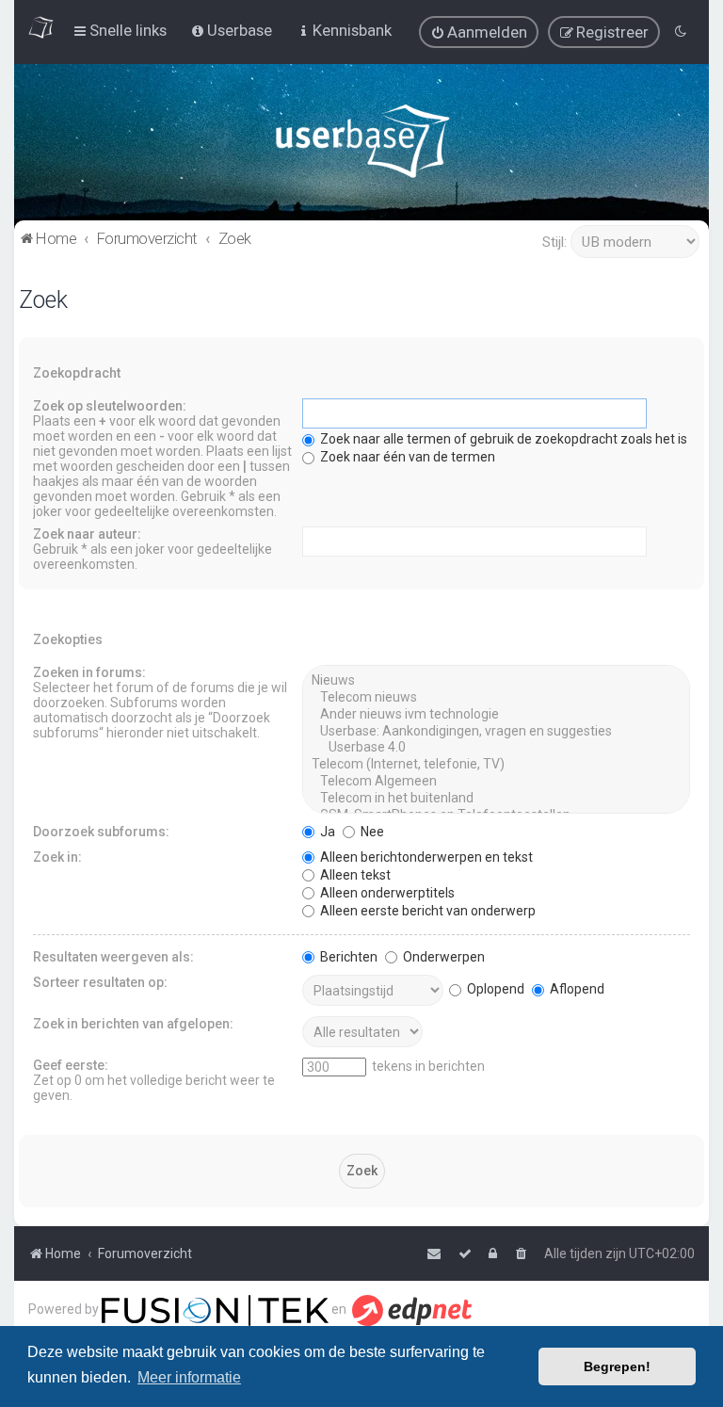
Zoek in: (57, 857)
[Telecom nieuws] (496, 697)
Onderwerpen (442, 956)
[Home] (362, 145)
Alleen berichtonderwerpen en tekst (425, 857)
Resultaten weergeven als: (113, 956)
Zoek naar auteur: (87, 534)
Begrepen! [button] (617, 1366)
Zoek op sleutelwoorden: (109, 405)
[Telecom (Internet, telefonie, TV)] (496, 764)
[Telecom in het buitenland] (496, 798)
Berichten (347, 956)
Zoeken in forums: (89, 672)
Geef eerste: (70, 1065)
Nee (371, 831)
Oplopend (494, 988)
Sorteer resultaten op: (100, 982)
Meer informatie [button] (189, 1377)
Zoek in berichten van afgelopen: (133, 1023)
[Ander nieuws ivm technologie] (496, 714)
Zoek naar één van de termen (406, 456)
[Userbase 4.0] (496, 747)
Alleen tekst (354, 874)
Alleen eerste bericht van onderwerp (426, 910)
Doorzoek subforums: (101, 831)
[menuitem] (478, 32)
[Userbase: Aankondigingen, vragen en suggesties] (496, 731)
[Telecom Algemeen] (496, 781)
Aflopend (575, 988)
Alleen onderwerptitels (386, 892)
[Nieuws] (496, 680)
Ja (326, 831)
